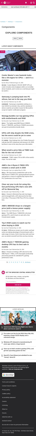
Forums (4, 413)
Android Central (6, 421)
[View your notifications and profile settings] (26, 2)
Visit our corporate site (15, 369)
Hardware (3, 21)
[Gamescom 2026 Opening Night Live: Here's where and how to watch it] (18, 321)
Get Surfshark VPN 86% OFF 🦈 (20, 7)
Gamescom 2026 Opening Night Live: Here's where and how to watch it (18, 328)
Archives (27, 262)
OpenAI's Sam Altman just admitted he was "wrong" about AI (18, 356)
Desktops (10, 21)
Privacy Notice (24, 289)
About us (4, 409)
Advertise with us (7, 417)
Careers (4, 401)
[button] (34, 3)
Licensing (5, 405)
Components (18, 21)
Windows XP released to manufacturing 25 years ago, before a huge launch (18, 343)
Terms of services (22, 287)
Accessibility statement (9, 397)
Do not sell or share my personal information (15, 424)
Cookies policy (6, 393)
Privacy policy (6, 390)
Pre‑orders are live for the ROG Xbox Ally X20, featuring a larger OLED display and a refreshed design (19, 335)
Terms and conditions (8, 382)
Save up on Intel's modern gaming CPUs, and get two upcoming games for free (19, 349)
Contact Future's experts (9, 386)
